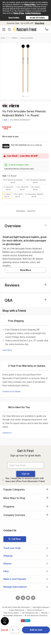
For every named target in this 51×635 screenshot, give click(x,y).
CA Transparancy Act (30, 613)
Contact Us (6, 433)
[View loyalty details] (41, 146)
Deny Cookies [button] (13, 18)
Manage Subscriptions (15, 586)
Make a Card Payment (14, 579)
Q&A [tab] (8, 300)
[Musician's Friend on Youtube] (28, 597)
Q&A (5, 120)
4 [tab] (28, 96)
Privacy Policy (29, 5)
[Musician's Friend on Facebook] (17, 597)
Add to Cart (36, 630)
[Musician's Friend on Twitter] (23, 597)
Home (3, 38)
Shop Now (39, 23)
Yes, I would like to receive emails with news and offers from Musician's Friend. (25, 480)
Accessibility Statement (12, 616)
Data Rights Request (41, 607)
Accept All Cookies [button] (37, 18)
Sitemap (44, 613)
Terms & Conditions (34, 610)
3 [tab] (27, 96)
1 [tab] (23, 96)
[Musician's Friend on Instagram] (33, 597)
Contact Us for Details (11, 391)
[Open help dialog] (5, 621)
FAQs (6, 571)
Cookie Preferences (33, 13)
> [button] (8, 38)
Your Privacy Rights (11, 613)
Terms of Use (18, 13)
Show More (25, 270)
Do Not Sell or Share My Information (16, 607)
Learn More (7, 350)
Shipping (7, 555)
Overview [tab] (13, 226)
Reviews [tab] (12, 285)
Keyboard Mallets (26, 38)
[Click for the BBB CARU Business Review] (25, 620)
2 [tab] (25, 96)
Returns (7, 563)
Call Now (16, 539)
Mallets (15, 38)
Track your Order (12, 548)
